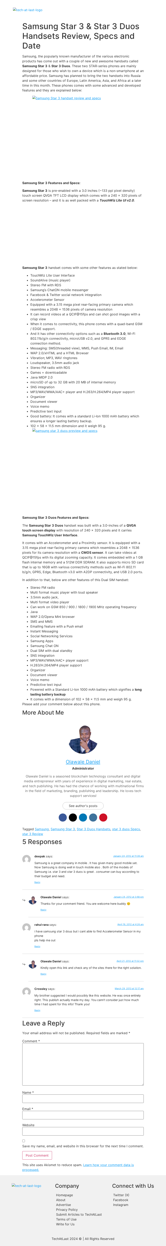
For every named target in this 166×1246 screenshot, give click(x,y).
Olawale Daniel (83, 762)
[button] (99, 10)
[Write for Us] (81, 1224)
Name (28, 1092)
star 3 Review (32, 834)
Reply (37, 882)
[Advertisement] (83, 234)
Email (27, 1108)
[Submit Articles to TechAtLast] (81, 1214)
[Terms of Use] (81, 1219)
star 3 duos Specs (126, 829)
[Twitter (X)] (137, 1195)
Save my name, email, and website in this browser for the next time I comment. (83, 1146)
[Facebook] (137, 1199)
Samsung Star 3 (63, 829)
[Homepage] (81, 1195)
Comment (31, 1041)
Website (28, 1125)
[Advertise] (81, 1204)
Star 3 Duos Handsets (93, 829)
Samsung (42, 829)
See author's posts (83, 806)
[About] (81, 1199)
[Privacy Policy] (81, 1209)
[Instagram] (137, 1204)
